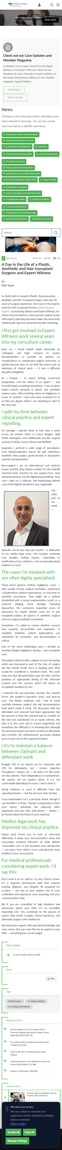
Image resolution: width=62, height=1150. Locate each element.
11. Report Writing (36, 1001)
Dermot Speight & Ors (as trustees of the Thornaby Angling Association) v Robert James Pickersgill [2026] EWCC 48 (29, 1032)
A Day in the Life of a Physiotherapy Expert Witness (28, 1053)
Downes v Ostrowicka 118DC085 (24, 1071)
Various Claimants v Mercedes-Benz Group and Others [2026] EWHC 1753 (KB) (30, 1063)
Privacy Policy (18, 1124)
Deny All (29, 1132)
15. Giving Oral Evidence (19, 1007)
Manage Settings (17, 1140)
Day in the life (11, 258)
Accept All (13, 1132)
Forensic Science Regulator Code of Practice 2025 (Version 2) (32, 1093)
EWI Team (47, 258)
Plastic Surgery (14, 1001)
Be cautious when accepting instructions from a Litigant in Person (29, 1043)
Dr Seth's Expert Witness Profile (27, 955)
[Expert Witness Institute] (17, 5)
